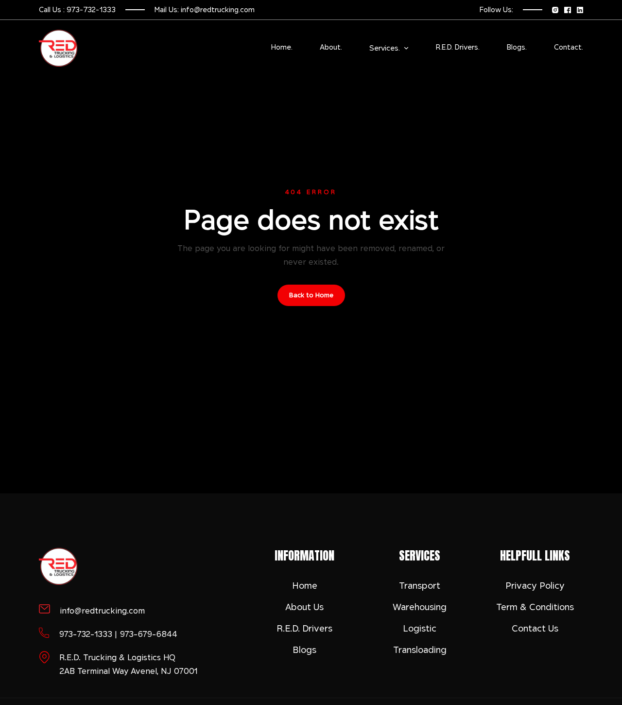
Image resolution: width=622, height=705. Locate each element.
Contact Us (535, 628)
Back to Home (311, 295)
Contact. (568, 47)
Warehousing (420, 607)
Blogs (304, 649)
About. (331, 47)
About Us (304, 607)
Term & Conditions (535, 607)
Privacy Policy (535, 585)
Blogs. (517, 47)
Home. (282, 47)
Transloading (420, 649)
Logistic (419, 628)
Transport (419, 585)
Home (304, 585)
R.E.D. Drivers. (458, 47)
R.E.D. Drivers (304, 628)
